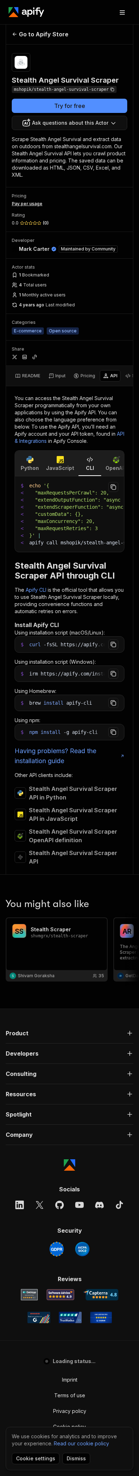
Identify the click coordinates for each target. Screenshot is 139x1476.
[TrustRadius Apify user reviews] (70, 1317)
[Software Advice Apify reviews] (60, 1294)
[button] (69, 1033)
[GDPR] (56, 1249)
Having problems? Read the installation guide (55, 756)
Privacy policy (69, 1411)
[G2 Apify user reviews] (38, 1317)
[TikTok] (119, 1205)
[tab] (27, 376)
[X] (39, 1205)
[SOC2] (82, 1249)
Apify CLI (36, 590)
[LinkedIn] (19, 1205)
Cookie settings (35, 1458)
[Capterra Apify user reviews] (100, 1294)
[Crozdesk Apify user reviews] (101, 1317)
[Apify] (26, 12)
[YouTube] (79, 1205)
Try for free (69, 105)
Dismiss (76, 1458)
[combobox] (69, 123)
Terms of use (69, 1395)
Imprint (69, 1380)
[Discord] (99, 1205)
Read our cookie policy (81, 1443)
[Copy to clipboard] (113, 487)
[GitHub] (59, 1205)
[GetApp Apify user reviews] (29, 1294)
